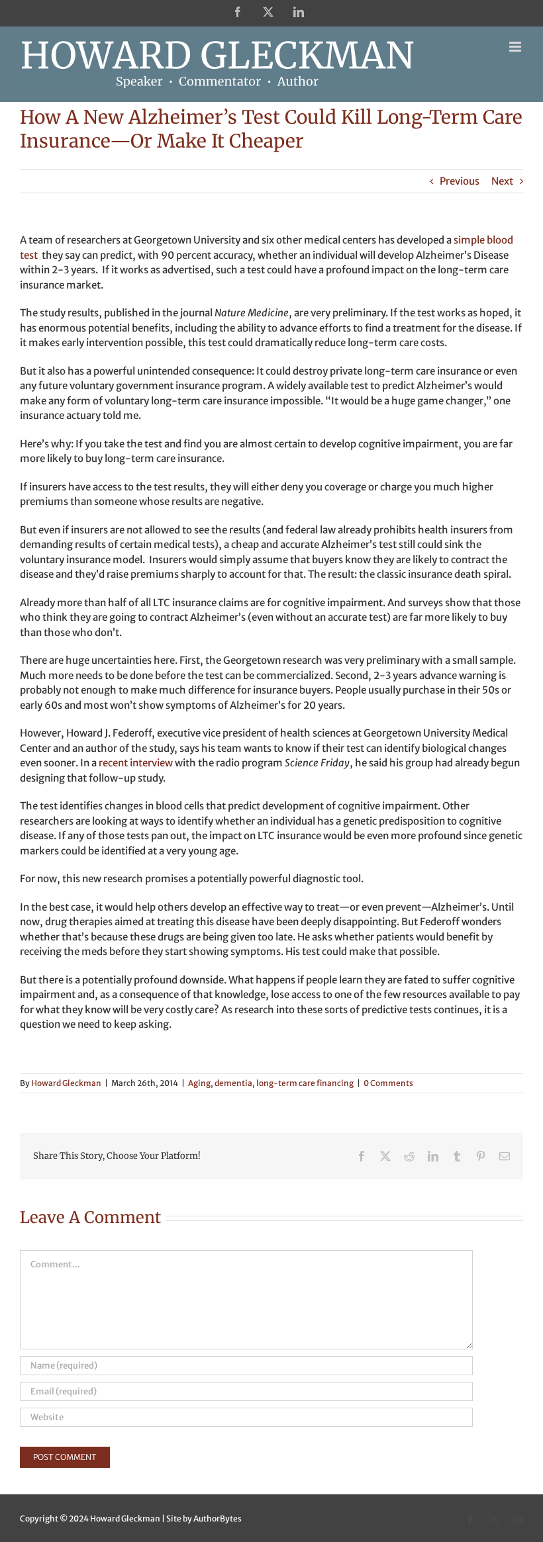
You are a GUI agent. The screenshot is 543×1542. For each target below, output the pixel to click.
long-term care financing (305, 1083)
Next (502, 181)
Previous (459, 181)
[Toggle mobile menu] (516, 47)
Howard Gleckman (66, 1083)
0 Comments (388, 1083)
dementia (233, 1083)
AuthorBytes (217, 1518)
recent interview (136, 762)
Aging (199, 1083)
